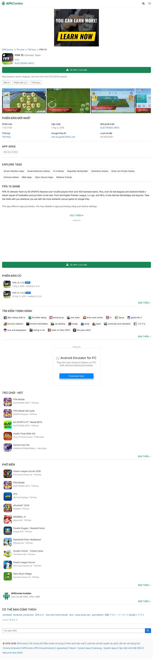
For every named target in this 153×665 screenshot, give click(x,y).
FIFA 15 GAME (11, 186)
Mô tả (6, 82)
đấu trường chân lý (16, 317)
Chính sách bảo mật (75, 643)
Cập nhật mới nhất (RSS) (130, 648)
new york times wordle (57, 614)
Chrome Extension (11, 648)
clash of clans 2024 (61, 330)
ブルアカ (141, 324)
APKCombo (7, 49)
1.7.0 (7, 127)
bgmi (98, 324)
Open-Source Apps (44, 177)
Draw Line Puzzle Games (122, 171)
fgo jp (121, 317)
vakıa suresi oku (83, 614)
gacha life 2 (136, 317)
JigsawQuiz (62, 648)
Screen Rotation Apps (14, 171)
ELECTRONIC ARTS (24, 63)
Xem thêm (143, 302)
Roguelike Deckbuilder (77, 171)
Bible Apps (27, 177)
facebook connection (23, 614)
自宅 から (39, 614)
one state (75, 317)
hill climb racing (39, 317)
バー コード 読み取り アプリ (130, 614)
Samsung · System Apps (105, 648)
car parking (60, 324)
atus (71, 614)
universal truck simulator (119, 324)
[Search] (148, 630)
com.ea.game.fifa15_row (63, 136)
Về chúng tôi (36, 643)
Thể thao (35, 82)
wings (75, 324)
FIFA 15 (19, 55)
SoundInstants (47, 648)
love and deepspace (16, 330)
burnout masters (15, 324)
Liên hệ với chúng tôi (129, 643)
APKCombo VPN (30, 648)
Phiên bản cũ (20, 82)
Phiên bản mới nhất (16, 118)
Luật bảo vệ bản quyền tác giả (102, 643)
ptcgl (87, 324)
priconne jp (58, 317)
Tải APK (78, 70)
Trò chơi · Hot (12, 392)
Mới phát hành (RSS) (13, 652)
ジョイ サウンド (10, 619)
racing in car (39, 330)
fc (111, 317)
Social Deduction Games (38, 171)
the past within (84, 330)
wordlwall (7, 614)
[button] (143, 3)
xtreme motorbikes (39, 324)
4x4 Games (58, 171)
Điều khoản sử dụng (53, 643)
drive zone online (95, 317)
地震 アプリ (110, 614)
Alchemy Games (11, 177)
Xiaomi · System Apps (80, 648)
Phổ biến (8, 464)
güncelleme (97, 614)
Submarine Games (99, 171)
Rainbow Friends (64, 177)
